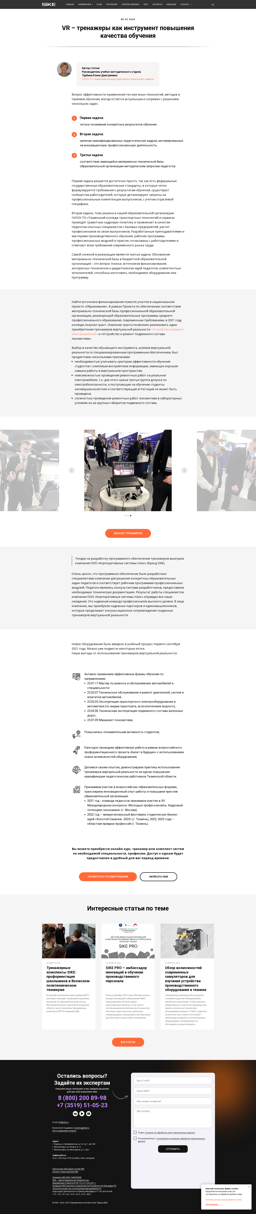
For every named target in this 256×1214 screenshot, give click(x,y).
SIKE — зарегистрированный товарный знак (70, 1180)
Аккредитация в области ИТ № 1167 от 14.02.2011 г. (74, 1183)
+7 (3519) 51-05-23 (82, 1105)
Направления (84, 4)
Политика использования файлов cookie (224, 1200)
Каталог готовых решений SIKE (65, 1172)
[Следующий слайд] (184, 470)
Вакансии (171, 4)
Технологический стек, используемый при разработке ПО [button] (76, 1189)
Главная (70, 4)
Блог (146, 4)
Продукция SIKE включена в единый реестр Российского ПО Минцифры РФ (84, 1186)
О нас (99, 4)
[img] (75, 1113)
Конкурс (185, 4)
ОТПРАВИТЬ (173, 1149)
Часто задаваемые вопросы (64, 1131)
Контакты (157, 4)
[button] (158, 876)
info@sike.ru (63, 1122)
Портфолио (111, 4)
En (213, 5)
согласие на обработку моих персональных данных (170, 1132)
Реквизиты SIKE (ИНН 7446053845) (66, 1177)
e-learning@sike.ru (81, 1128)
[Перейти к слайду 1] (125, 515)
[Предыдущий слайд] (72, 470)
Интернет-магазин (130, 4)
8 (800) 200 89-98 (82, 1097)
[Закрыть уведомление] (249, 1186)
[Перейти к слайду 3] (130, 515)
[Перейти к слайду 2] (128, 515)
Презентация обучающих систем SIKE (68, 1169)
